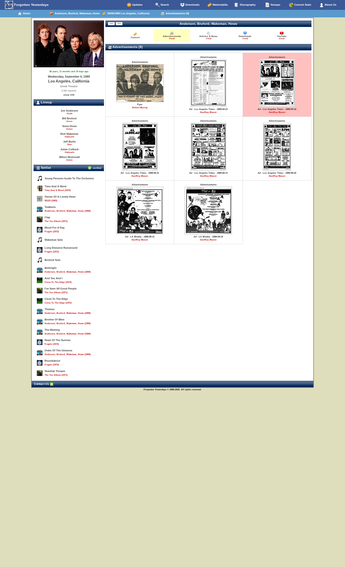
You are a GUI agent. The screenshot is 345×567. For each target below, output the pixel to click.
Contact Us (42, 384)
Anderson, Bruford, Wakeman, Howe (76, 13)
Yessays (275, 4)
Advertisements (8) (176, 13)
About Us (330, 4)
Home (26, 13)
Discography (247, 4)
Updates (136, 4)
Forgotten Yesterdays (31, 5)
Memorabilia (220, 4)
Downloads (192, 4)
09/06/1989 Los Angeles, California (128, 13)
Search (164, 4)
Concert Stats (302, 4)
